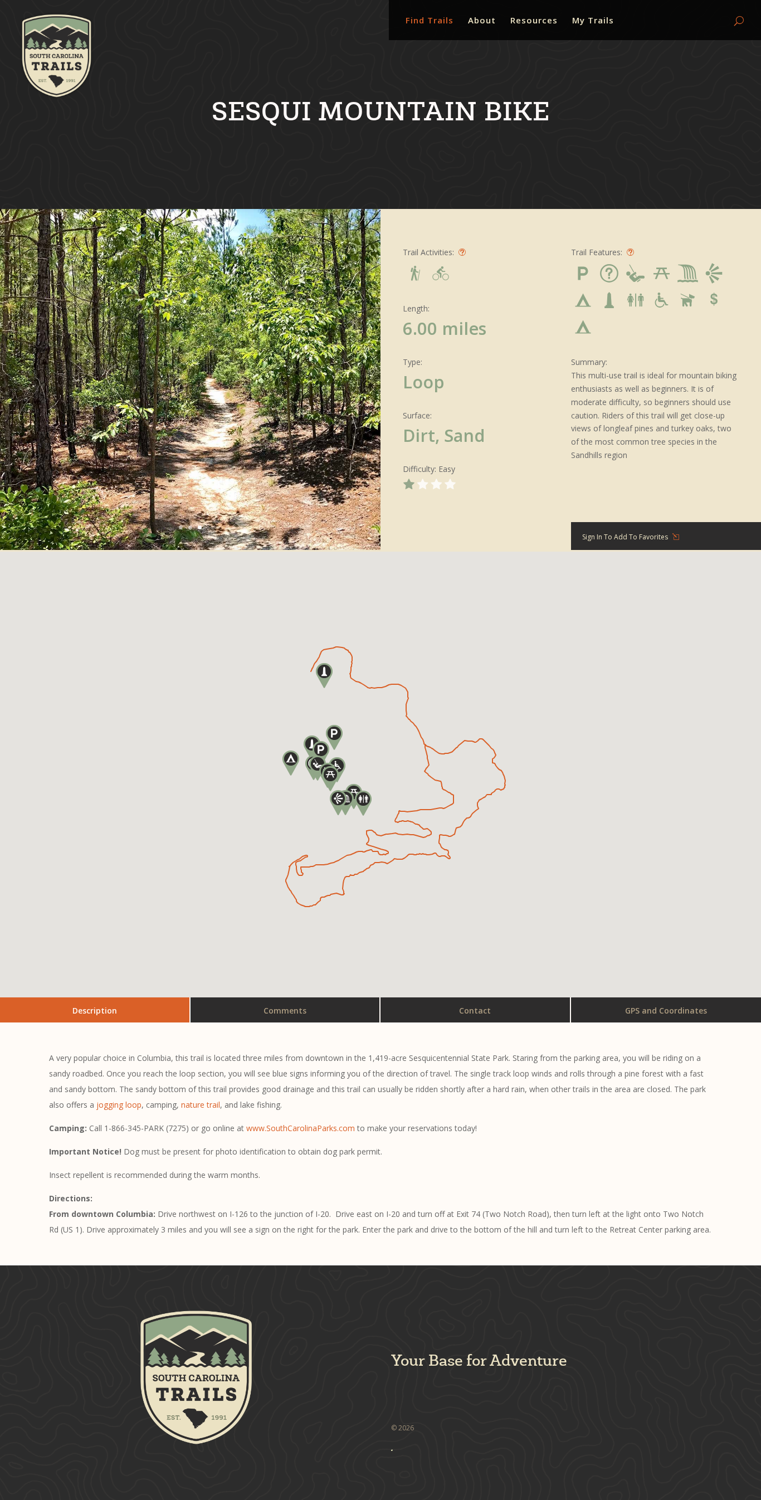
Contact (475, 1010)
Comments (285, 1010)
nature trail (200, 1104)
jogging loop (119, 1104)
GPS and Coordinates (666, 1010)
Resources (534, 21)
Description (94, 1010)
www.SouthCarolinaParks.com (300, 1128)
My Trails (593, 21)
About (482, 21)
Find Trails (429, 21)
